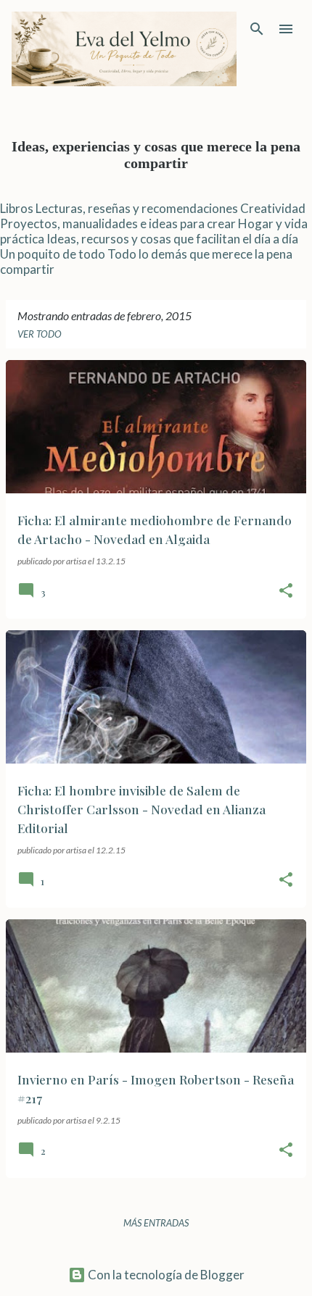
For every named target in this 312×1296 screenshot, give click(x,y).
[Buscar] (257, 29)
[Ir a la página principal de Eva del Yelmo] (124, 49)
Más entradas (156, 1223)
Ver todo (39, 334)
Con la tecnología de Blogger (165, 1274)
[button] (286, 591)
